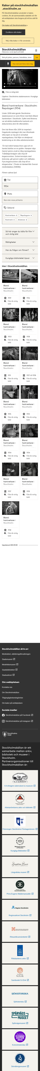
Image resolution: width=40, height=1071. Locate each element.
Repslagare (25, 215)
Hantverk (9, 220)
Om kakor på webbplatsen (12, 703)
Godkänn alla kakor (14, 32)
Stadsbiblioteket (8, 670)
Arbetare (21, 220)
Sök (37, 57)
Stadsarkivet (7, 675)
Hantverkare (10, 215)
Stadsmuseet (7, 659)
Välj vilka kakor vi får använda (18, 40)
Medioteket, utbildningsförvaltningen (16, 654)
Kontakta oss (7, 687)
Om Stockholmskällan (10, 692)
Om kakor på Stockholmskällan (14, 25)
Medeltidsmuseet (8, 665)
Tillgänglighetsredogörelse (12, 698)
